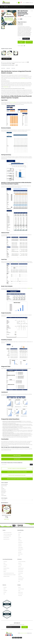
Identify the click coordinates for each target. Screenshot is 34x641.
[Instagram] (29, 2)
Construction (5, 620)
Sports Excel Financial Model (7, 527)
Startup (3, 543)
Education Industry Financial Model (8, 498)
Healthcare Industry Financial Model (8, 516)
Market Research (3, 550)
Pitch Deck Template (5, 540)
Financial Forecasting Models (8, 506)
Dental (4, 622)
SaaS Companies (20, 630)
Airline (19, 595)
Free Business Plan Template (6, 533)
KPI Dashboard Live (4, 537)
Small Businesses (20, 632)
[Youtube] (27, 2)
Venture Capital (20, 606)
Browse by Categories (4, 484)
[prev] (31, 10)
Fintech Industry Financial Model (7, 513)
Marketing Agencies (21, 627)
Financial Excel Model (5, 487)
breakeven (29, 288)
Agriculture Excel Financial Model (7, 488)
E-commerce (20, 624)
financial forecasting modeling (7, 505)
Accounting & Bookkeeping (7, 595)
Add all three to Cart (6, 58)
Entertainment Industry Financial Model (8, 501)
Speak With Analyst (29, 41)
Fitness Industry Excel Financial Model (8, 515)
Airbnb (19, 593)
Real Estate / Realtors (6, 627)
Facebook (18, 45)
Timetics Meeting (3, 554)
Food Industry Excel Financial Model (10, 508)
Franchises (2, 547)
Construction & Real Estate (21, 620)
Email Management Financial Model (8, 499)
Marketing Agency (20, 608)
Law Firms (5, 625)
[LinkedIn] (30, 2)
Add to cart (27, 38)
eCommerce (5, 624)
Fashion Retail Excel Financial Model (8, 502)
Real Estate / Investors (6, 635)
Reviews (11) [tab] (8, 68)
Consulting (19, 596)
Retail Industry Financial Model (7, 522)
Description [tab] (3, 68)
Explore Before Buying (21, 42)
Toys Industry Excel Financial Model (8, 530)
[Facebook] (23, 2)
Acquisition (19, 591)
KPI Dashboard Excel (5, 536)
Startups (5, 630)
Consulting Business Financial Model (8, 495)
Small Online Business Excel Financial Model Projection (10, 526)
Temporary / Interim (21, 637)
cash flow (15, 261)
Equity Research (20, 601)
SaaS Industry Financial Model (7, 523)
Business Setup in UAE (6, 598)
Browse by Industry (4, 544)
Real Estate (19, 611)
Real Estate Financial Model (7, 519)
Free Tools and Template (5, 534)
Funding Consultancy (6, 596)
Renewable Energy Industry (6, 541)
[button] (16, 2)
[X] (25, 2)
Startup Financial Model (6, 529)
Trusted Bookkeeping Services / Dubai (9, 632)
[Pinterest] (26, 2)
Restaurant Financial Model (7, 520)
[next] (32, 10)
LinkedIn (21, 45)
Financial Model (23, 78)
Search (31, 464)
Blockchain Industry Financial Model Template (9, 494)
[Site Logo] (6, 2)
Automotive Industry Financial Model (8, 491)
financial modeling (13, 102)
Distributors (19, 622)
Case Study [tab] (13, 68)
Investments (20, 603)
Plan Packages (3, 551)
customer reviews (24, 16)
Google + (23, 45)
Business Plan (4, 485)
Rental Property (20, 613)
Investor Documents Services (7, 591)
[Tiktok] (32, 2)
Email (24, 45)
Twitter (19, 45)
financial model (6, 86)
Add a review (29, 16)
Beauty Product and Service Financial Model (9, 492)
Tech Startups (20, 635)
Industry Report (3, 548)
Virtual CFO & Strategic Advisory (8, 593)
